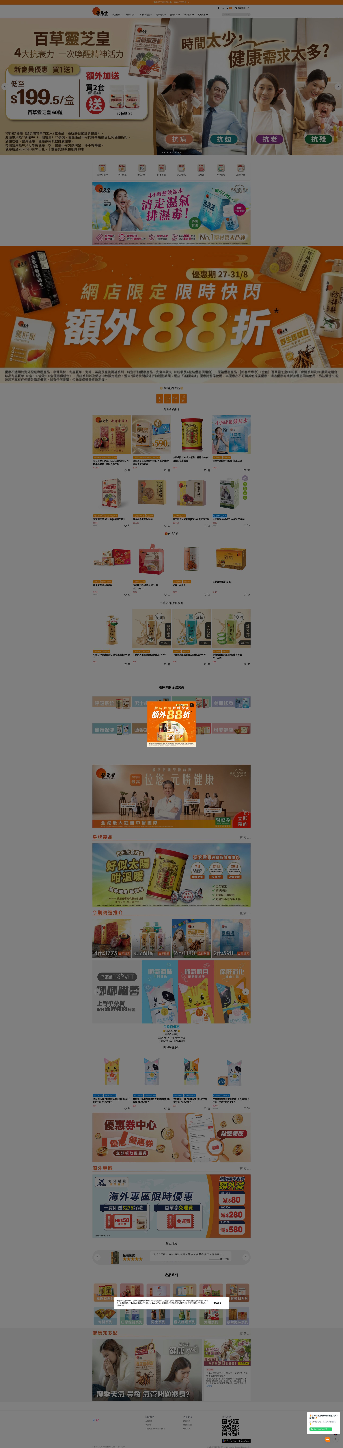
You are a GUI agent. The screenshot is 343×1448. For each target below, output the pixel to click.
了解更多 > (120, 1305)
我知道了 (217, 1303)
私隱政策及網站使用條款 (140, 1303)
